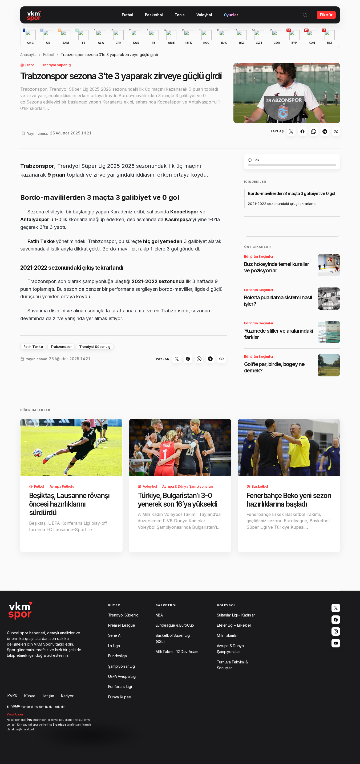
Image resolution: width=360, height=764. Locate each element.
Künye (29, 696)
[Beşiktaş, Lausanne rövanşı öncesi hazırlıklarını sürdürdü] (71, 447)
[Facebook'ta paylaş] (302, 131)
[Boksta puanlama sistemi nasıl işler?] (329, 298)
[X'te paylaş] (291, 131)
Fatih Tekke (33, 346)
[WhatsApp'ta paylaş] (313, 131)
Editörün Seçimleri (259, 256)
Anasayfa (28, 54)
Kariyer (67, 696)
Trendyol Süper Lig (95, 346)
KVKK (12, 696)
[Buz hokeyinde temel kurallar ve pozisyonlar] (329, 265)
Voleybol (150, 486)
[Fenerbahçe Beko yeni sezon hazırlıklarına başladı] (289, 447)
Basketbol (260, 486)
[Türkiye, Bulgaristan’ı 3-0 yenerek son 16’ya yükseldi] (180, 447)
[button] (305, 14)
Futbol (48, 54)
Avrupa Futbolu (62, 486)
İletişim (48, 696)
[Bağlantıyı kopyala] (336, 131)
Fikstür (326, 15)
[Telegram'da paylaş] (324, 131)
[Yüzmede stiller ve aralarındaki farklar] (329, 332)
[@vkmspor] (335, 608)
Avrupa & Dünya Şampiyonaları (187, 486)
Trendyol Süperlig (56, 65)
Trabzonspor (61, 346)
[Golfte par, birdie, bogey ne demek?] (329, 365)
